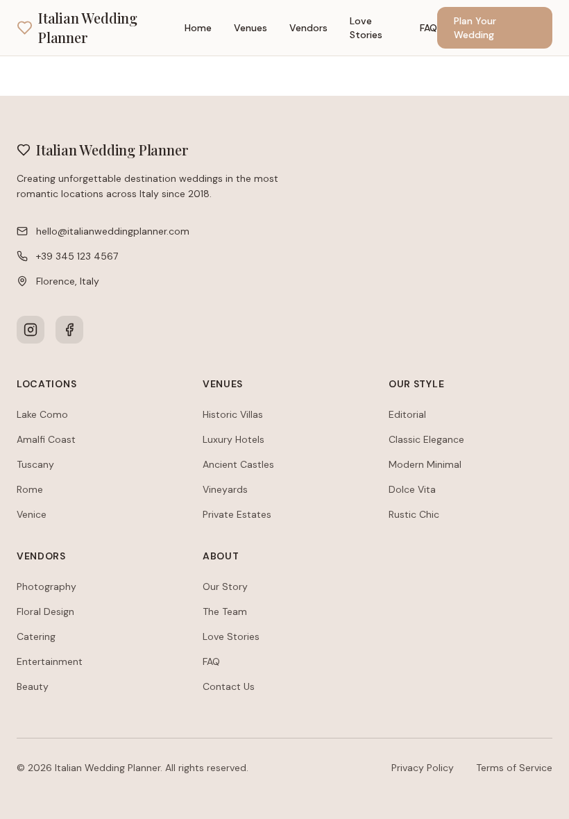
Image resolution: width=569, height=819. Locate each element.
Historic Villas (233, 414)
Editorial (407, 414)
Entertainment (50, 661)
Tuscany (35, 464)
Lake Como (42, 414)
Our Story (225, 586)
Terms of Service (514, 767)
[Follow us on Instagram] (30, 330)
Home (198, 28)
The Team (225, 611)
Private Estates (237, 514)
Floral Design (45, 611)
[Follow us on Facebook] (69, 330)
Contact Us (229, 686)
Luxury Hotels (233, 439)
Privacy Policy (422, 767)
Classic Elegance (426, 439)
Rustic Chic (414, 514)
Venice (31, 514)
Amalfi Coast (46, 439)
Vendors (308, 28)
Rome (30, 489)
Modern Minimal (425, 464)
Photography (46, 586)
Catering (36, 636)
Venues (250, 28)
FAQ (428, 28)
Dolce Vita (412, 489)
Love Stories (366, 28)
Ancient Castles (238, 464)
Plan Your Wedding (475, 28)
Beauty (33, 686)
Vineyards (225, 489)
